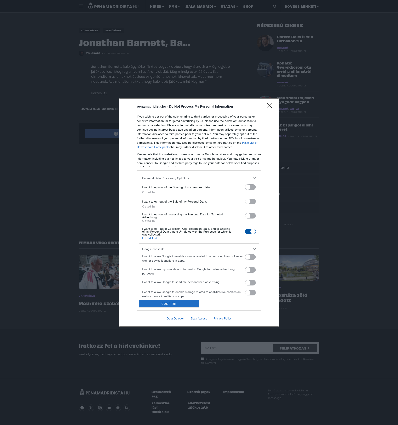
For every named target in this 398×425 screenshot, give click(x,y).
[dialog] (199, 212)
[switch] (250, 187)
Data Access (199, 318)
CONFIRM (169, 303)
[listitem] (199, 178)
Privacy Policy (223, 318)
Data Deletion (175, 318)
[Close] (271, 107)
